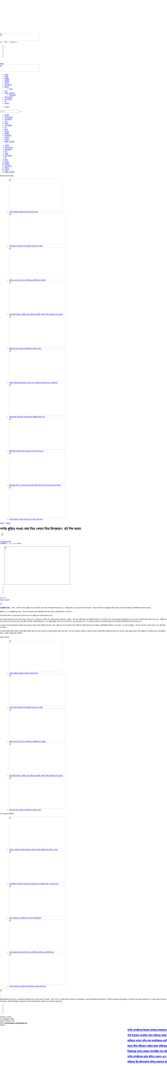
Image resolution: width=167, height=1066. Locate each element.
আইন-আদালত (9, 97)
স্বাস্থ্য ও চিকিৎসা (10, 93)
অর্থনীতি (7, 81)
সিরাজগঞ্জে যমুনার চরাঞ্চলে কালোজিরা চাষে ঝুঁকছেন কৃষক (25, 348)
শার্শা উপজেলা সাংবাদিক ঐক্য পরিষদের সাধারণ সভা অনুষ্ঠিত (26, 246)
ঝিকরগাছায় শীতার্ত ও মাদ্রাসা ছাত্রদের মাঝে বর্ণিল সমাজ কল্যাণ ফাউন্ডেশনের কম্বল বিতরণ (35, 485)
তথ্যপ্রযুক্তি (8, 99)
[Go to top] (1, 33)
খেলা (6, 91)
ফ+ (1, 598)
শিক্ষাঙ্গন (7, 103)
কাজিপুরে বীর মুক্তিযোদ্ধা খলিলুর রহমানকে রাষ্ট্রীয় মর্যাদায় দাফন (27, 417)
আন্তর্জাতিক (8, 85)
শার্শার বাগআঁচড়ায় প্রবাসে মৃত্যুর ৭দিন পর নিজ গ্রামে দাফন (26, 519)
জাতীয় (6, 77)
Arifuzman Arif (5, 541)
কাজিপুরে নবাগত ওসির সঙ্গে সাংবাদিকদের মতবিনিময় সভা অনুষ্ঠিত (27, 280)
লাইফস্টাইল (12, 95)
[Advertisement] (68, 16)
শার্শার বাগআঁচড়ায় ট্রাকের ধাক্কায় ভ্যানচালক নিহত (23, 212)
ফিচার (10, 89)
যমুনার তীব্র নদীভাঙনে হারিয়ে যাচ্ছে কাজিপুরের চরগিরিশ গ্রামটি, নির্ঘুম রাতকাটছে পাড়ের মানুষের (36, 314)
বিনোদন (7, 87)
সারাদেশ (7, 83)
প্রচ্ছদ (2, 64)
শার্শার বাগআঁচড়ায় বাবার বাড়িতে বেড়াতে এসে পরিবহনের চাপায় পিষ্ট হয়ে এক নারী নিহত (33, 383)
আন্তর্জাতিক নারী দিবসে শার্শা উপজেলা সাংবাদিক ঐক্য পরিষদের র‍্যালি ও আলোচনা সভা (33, 884)
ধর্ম (5, 101)
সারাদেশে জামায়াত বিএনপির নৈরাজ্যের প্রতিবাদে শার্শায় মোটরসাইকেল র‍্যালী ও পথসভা (33, 850)
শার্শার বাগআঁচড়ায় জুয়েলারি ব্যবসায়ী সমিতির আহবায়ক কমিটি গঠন (27, 986)
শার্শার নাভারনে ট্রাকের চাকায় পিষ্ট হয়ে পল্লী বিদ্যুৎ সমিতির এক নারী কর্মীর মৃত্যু (31, 952)
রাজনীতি (7, 79)
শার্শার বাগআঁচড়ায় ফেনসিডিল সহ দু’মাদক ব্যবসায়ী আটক (25, 918)
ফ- (3, 598)
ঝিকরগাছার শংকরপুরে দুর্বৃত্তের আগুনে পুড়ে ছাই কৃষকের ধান (26, 451)
